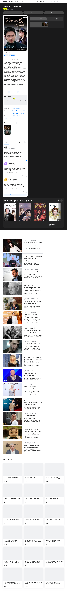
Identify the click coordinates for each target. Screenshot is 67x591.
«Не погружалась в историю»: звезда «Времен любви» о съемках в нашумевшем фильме (32, 388)
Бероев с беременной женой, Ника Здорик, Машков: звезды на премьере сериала (33, 258)
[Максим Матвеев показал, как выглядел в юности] (54, 536)
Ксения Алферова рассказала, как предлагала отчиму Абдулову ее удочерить (32, 330)
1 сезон (6, 136)
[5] (14, 100)
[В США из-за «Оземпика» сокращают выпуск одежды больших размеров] (12, 536)
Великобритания (16, 115)
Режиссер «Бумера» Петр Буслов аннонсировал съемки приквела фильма (32, 344)
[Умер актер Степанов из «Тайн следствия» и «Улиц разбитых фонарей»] (54, 578)
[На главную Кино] (5, 1)
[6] (16, 100)
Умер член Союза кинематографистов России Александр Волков (32, 287)
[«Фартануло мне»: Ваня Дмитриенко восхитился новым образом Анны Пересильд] (12, 578)
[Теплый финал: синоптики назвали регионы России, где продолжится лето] (54, 557)
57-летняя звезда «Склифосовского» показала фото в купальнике (33, 416)
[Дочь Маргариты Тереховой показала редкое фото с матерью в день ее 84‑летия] (33, 494)
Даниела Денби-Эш (16, 110)
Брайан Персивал (16, 108)
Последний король (39, 222)
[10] (25, 100)
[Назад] (58, 200)
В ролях (6, 110)
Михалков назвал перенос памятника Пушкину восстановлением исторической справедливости (32, 373)
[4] (12, 100)
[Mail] (2, 1)
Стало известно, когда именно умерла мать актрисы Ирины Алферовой (33, 301)
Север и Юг (7, 222)
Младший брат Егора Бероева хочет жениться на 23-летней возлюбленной (32, 316)
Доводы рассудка (23, 222)
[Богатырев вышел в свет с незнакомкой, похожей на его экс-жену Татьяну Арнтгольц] (54, 494)
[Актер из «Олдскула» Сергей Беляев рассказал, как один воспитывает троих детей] (12, 515)
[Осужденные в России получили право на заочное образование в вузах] (54, 515)
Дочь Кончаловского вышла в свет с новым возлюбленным (33, 243)
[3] (9, 100)
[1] (5, 100)
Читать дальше (7, 158)
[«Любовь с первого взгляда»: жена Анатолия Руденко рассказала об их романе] (33, 473)
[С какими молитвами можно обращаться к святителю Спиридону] (12, 473)
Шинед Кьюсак (15, 113)
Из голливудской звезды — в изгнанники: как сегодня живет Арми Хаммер (33, 272)
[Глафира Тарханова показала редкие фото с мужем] (33, 515)
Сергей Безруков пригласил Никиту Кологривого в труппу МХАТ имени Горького (33, 402)
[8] (20, 100)
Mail (2, 590)
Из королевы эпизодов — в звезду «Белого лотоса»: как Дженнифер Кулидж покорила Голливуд (33, 359)
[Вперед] (61, 200)
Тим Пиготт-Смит (21, 112)
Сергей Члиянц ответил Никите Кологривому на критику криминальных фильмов (31, 445)
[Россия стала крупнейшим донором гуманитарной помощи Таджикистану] (12, 557)
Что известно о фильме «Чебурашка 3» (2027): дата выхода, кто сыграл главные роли (32, 431)
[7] (18, 100)
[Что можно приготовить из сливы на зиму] (33, 578)
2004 (5, 52)
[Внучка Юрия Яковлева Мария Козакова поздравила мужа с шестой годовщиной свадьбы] (33, 557)
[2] (7, 100)
